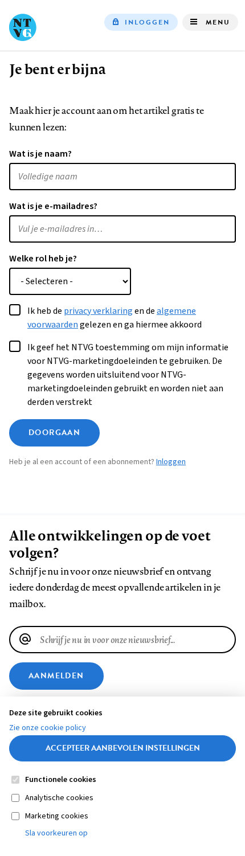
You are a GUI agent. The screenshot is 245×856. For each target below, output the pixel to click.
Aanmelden (56, 676)
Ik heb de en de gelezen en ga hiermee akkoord (114, 318)
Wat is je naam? (40, 154)
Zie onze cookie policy (47, 728)
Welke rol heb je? (43, 258)
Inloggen (147, 22)
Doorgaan (54, 433)
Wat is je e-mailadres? (53, 206)
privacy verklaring (98, 311)
